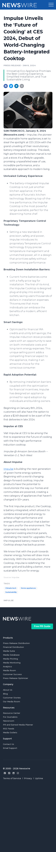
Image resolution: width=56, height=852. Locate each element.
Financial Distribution (13, 647)
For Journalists (10, 717)
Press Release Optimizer (15, 678)
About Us (7, 690)
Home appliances (28, 588)
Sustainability (11, 592)
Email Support (10, 748)
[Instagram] (18, 773)
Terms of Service (12, 778)
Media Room (9, 670)
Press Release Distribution (16, 643)
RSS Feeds (8, 728)
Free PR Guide (42, 626)
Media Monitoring (11, 662)
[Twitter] (9, 773)
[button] (51, 5)
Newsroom (8, 721)
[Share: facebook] (6, 86)
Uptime (39, 778)
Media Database (11, 655)
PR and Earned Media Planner (18, 724)
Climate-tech (10, 588)
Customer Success (12, 674)
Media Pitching (10, 659)
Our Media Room (11, 701)
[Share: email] (22, 86)
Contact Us (8, 744)
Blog (5, 694)
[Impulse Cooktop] (28, 127)
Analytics (7, 666)
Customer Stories (12, 697)
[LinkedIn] (13, 773)
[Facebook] (5, 773)
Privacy (28, 778)
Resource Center (11, 713)
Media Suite (9, 651)
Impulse (8, 469)
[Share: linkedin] (16, 86)
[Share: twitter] (11, 86)
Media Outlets (10, 732)
